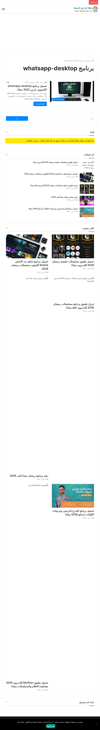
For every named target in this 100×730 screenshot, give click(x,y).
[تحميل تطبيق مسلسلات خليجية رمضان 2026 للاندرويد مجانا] (87, 166)
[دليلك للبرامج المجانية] (85, 9)
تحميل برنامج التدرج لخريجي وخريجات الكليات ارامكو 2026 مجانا (53, 208)
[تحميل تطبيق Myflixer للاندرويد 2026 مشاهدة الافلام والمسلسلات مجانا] (27, 582)
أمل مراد (43, 82)
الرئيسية (89, 61)
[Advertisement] (50, 34)
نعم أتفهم (50, 726)
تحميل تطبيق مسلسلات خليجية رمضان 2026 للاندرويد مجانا (55, 162)
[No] (96, 724)
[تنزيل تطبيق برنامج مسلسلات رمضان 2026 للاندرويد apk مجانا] (87, 189)
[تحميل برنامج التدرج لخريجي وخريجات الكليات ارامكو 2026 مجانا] (87, 212)
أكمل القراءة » (40, 104)
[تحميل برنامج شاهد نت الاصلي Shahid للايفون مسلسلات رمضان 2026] (87, 177)
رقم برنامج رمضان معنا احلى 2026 (64, 197)
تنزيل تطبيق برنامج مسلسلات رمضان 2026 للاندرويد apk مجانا (54, 185)
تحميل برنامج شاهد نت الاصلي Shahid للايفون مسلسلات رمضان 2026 (51, 174)
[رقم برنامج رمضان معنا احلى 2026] (87, 201)
